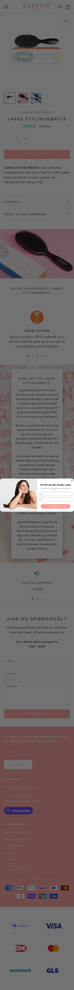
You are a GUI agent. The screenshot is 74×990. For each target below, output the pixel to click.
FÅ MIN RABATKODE (55, 506)
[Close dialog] (72, 480)
